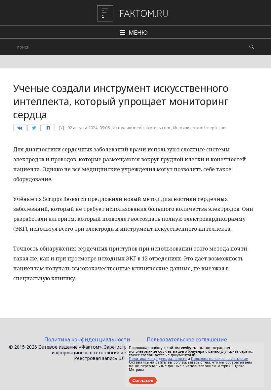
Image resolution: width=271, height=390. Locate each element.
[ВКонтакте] (19, 129)
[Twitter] (33, 129)
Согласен (142, 380)
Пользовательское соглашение (187, 339)
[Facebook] (48, 129)
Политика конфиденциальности (87, 339)
